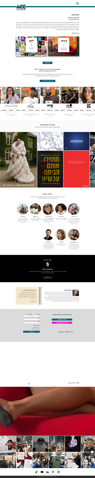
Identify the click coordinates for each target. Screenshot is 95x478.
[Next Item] (2, 102)
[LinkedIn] (47, 472)
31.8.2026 (59, 322)
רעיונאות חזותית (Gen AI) (31, 48)
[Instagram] (58, 472)
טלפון (39, 321)
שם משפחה (29, 314)
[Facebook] (53, 472)
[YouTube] (42, 472)
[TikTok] (36, 472)
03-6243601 (60, 331)
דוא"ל (39, 317)
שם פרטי (38, 314)
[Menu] (77, 3)
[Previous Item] (92, 102)
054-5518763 (67, 331)
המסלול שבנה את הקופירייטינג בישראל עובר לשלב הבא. (63, 49)
